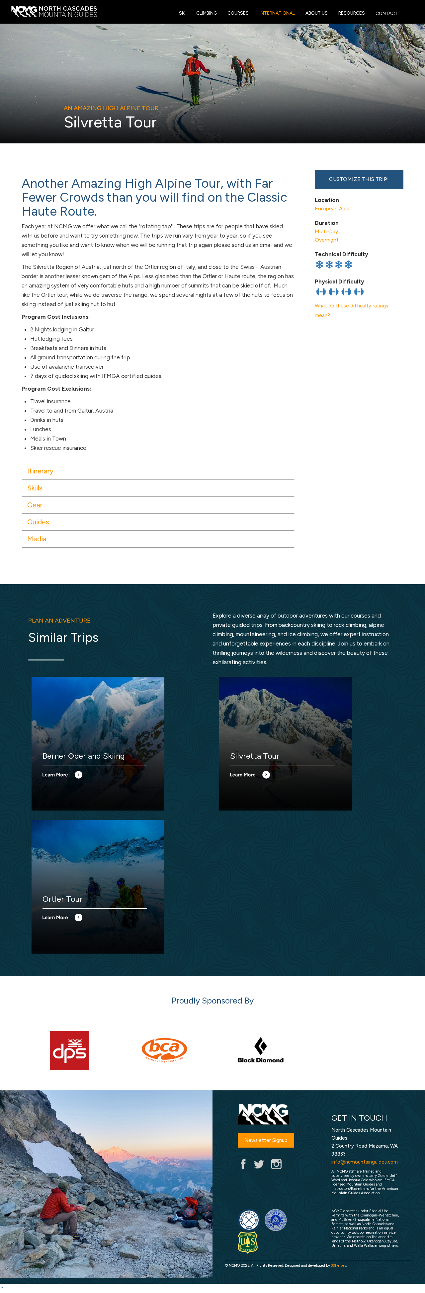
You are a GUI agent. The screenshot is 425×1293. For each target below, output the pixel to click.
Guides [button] (38, 522)
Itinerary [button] (40, 471)
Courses (238, 13)
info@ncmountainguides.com (364, 1162)
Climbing (206, 13)
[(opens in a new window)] (69, 1050)
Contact (387, 13)
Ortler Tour (62, 899)
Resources (351, 13)
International (277, 13)
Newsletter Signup (266, 1140)
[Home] (165, 11)
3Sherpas (338, 1265)
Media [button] (36, 539)
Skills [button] (34, 488)
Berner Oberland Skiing (83, 756)
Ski (182, 13)
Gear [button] (34, 505)
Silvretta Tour (255, 756)
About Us (316, 13)
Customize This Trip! (359, 179)
